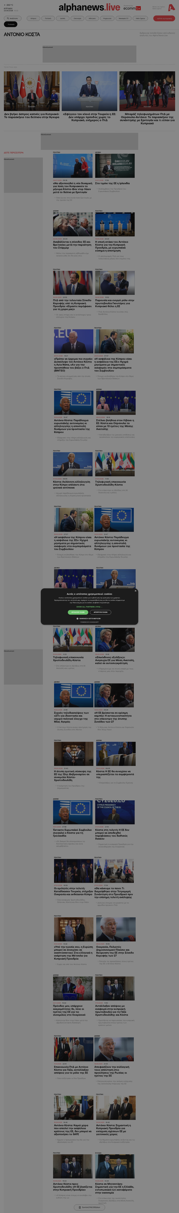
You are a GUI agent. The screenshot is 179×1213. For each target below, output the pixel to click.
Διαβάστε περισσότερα (101, 603)
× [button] (135, 591)
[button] (89, 607)
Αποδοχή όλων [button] (78, 612)
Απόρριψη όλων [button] (100, 612)
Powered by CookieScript (89, 622)
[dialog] (89, 606)
